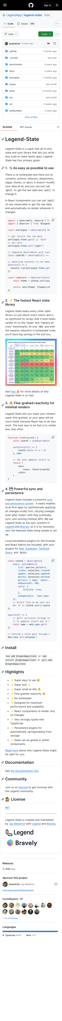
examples (14, 77)
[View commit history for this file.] (54, 43)
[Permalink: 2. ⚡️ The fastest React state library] (3, 302)
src (11, 104)
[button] (53, 220)
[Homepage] (31, 5)
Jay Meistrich (17, 823)
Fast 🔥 (15, 391)
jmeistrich (14, 43)
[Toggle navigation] (5, 5)
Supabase (31, 548)
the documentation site (24, 770)
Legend (9, 526)
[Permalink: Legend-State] (3, 139)
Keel (21, 548)
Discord (23, 787)
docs (11, 71)
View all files (31, 117)
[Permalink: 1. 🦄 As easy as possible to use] (3, 168)
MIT (7, 807)
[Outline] (58, 127)
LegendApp (14, 15)
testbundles (15, 110)
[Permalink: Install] (3, 647)
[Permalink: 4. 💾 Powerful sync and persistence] (3, 491)
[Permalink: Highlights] (3, 671)
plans (12, 90)
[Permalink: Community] (3, 779)
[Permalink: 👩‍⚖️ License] (3, 799)
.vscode (13, 57)
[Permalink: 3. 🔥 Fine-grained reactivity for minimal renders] (3, 405)
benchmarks (15, 64)
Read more (11, 750)
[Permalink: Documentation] (3, 762)
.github (13, 51)
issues (12, 84)
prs (11, 97)
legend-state (33, 15)
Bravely (24, 526)
